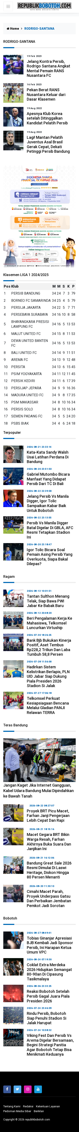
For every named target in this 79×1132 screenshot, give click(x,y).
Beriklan (39, 1111)
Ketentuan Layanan (48, 1106)
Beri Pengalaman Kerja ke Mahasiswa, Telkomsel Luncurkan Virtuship (49, 623)
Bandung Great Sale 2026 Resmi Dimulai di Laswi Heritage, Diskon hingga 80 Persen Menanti (49, 870)
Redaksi (28, 1106)
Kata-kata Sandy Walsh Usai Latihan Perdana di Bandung (47, 457)
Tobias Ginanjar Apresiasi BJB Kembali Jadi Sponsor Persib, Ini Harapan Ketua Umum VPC (50, 945)
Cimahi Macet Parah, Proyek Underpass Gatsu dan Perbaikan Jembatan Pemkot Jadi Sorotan (49, 898)
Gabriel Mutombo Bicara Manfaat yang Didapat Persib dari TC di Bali (48, 479)
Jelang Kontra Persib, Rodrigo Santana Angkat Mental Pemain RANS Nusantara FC (48, 68)
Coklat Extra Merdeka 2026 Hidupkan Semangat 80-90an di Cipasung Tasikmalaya (49, 971)
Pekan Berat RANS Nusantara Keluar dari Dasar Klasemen (46, 94)
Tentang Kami (11, 1106)
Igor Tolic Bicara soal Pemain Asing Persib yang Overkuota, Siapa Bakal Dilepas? (49, 556)
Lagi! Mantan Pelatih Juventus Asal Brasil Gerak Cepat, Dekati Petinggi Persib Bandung (48, 144)
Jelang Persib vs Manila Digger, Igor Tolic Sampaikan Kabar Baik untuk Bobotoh (48, 503)
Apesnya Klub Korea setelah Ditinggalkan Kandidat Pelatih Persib (47, 118)
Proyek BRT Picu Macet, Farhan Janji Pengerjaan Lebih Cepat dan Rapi (48, 816)
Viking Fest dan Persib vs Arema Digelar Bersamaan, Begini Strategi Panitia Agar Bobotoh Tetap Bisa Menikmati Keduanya (50, 1045)
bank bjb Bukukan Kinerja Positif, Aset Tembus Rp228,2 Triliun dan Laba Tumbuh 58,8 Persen (49, 647)
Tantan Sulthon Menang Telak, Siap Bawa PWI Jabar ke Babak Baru (48, 601)
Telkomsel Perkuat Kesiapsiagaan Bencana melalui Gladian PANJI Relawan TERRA (48, 705)
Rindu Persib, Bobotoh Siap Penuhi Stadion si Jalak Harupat (46, 1018)
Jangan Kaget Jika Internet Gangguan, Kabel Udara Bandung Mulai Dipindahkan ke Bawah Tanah (38, 790)
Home (14, 28)
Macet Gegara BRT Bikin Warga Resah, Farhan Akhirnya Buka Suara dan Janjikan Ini (49, 841)
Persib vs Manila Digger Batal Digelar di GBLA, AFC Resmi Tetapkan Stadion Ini (50, 530)
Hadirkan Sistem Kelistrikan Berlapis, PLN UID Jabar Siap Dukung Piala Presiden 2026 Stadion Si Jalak (48, 676)
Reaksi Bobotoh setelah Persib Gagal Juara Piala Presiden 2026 (48, 996)
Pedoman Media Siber (17, 1111)
